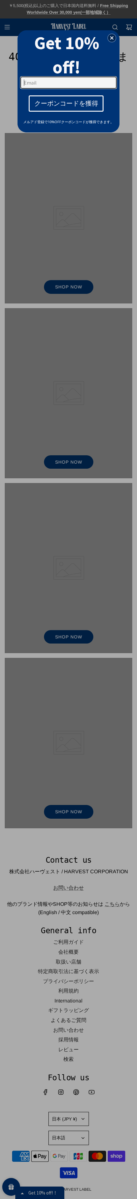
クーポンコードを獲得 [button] (66, 103)
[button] (112, 38)
